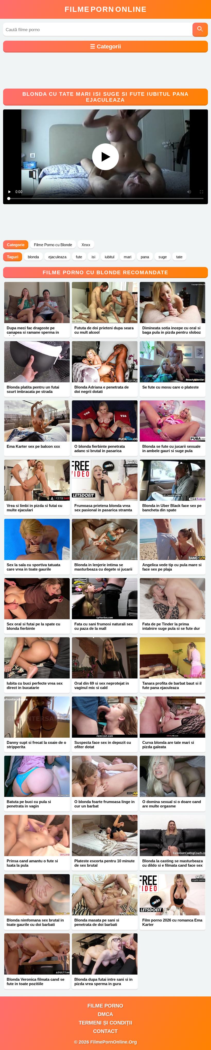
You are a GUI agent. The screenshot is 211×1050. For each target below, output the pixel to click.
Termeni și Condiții (105, 1023)
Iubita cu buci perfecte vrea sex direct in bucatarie (35, 685)
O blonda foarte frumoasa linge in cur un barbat (104, 803)
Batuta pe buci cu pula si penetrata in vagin (29, 803)
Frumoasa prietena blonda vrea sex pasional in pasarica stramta (103, 507)
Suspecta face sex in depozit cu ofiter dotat (102, 744)
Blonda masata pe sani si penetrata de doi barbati (96, 922)
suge (163, 257)
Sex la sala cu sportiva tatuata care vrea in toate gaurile (33, 567)
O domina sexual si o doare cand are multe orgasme (171, 803)
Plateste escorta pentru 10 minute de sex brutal (104, 863)
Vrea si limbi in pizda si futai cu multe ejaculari (34, 507)
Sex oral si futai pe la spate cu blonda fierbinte (33, 626)
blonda (33, 257)
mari (127, 257)
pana (145, 257)
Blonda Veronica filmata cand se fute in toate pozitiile (35, 981)
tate (179, 257)
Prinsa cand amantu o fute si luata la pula (32, 863)
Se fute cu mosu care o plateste (170, 387)
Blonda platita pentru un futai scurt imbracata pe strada (33, 389)
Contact (105, 1031)
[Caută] (200, 30)
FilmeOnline (106, 9)
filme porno (105, 1006)
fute (79, 257)
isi (93, 257)
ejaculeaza (57, 257)
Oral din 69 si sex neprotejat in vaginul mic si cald (101, 685)
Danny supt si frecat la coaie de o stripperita (36, 744)
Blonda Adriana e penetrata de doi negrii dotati (101, 389)
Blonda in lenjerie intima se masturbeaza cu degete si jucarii (103, 567)
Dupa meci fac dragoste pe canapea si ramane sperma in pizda (33, 332)
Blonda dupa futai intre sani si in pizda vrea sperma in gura (103, 981)
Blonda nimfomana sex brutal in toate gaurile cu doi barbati (35, 922)
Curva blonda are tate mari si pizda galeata (168, 744)
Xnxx (86, 245)
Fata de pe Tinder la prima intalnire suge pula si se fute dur (171, 626)
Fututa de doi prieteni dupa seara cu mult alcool (104, 330)
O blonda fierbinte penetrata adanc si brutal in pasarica (99, 448)
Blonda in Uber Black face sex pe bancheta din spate (171, 507)
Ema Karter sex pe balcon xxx (33, 446)
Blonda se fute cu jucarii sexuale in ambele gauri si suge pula (171, 448)
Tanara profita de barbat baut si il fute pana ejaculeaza (171, 685)
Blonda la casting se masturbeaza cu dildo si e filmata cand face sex (172, 863)
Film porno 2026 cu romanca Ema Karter (172, 922)
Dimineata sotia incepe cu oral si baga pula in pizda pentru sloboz (171, 330)
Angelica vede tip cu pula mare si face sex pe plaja (171, 567)
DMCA (105, 1014)
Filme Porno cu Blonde (53, 245)
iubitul (109, 257)
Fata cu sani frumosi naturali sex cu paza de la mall (103, 626)
